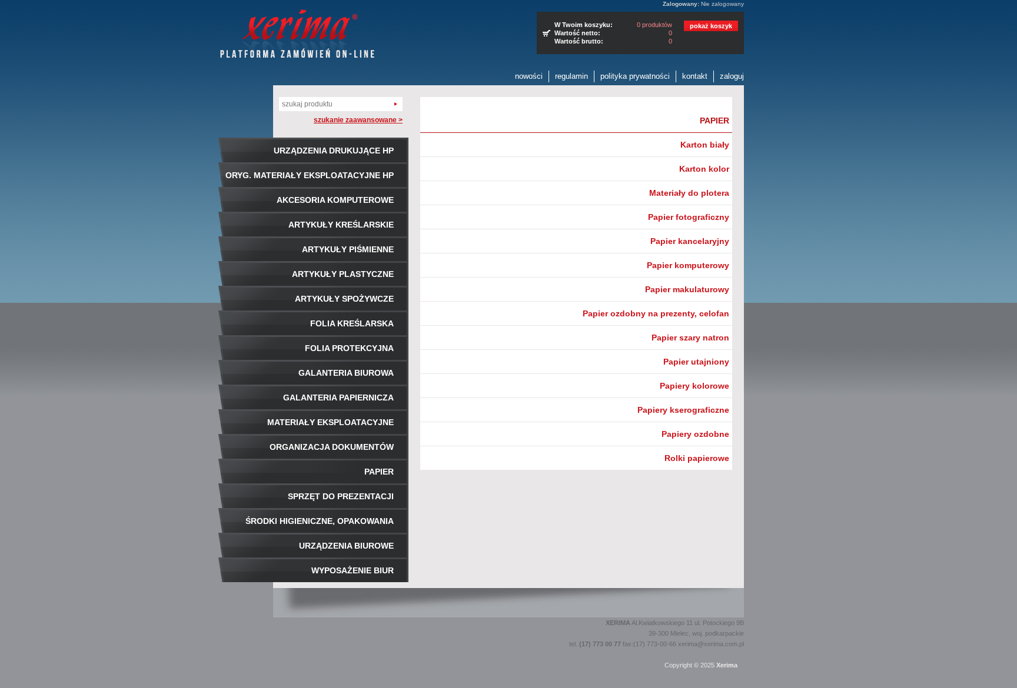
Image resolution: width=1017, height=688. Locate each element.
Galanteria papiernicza (338, 397)
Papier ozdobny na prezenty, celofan (656, 313)
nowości (529, 76)
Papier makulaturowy (687, 289)
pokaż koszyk (711, 25)
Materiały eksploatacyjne (330, 422)
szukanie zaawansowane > (358, 120)
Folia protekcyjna (349, 348)
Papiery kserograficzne (683, 410)
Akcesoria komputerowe (335, 200)
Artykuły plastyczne (343, 274)
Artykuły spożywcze (344, 298)
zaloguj (732, 76)
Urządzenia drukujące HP (334, 150)
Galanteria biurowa (346, 373)
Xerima (726, 665)
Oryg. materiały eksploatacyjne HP (309, 175)
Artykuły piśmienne (348, 249)
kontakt (694, 76)
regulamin (571, 76)
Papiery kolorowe (694, 385)
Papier (379, 471)
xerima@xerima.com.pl (711, 643)
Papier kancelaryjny (689, 241)
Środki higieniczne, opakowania (319, 521)
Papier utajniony (696, 361)
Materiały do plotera (689, 193)
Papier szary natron (690, 337)
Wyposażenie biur (352, 570)
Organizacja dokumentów (332, 447)
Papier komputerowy (688, 265)
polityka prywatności (635, 76)
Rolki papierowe (696, 458)
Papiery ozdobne (695, 434)
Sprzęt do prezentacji (341, 496)
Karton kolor (704, 168)
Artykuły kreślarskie (341, 224)
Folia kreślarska (352, 323)
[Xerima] (297, 35)
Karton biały (704, 144)
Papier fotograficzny (688, 217)
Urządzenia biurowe (346, 545)
